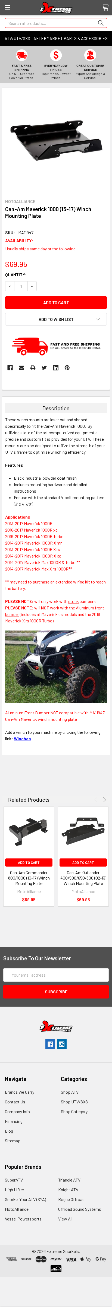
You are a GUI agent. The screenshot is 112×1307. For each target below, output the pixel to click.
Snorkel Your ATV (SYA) (25, 1199)
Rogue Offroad (71, 1199)
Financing (14, 1121)
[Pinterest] (67, 368)
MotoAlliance (17, 1209)
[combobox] (56, 23)
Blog (9, 1130)
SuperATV (14, 1179)
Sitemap (12, 1140)
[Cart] (105, 7)
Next (103, 799)
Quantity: (16, 274)
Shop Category (74, 1111)
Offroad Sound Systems (79, 1209)
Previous (97, 799)
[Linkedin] (56, 368)
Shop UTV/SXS (74, 1101)
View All (65, 1218)
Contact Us (15, 1101)
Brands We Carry (19, 1091)
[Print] (33, 368)
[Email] (21, 368)
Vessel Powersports (23, 1218)
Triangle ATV (69, 1179)
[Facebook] (10, 368)
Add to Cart (29, 862)
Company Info (17, 1111)
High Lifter (14, 1189)
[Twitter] (44, 368)
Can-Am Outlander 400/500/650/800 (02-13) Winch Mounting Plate (83, 878)
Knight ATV (68, 1189)
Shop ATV (70, 1091)
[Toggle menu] (7, 7)
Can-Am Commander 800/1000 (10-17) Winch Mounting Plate (29, 878)
